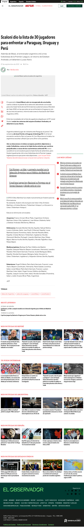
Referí (33, 500)
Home (5, 500)
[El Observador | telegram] (76, 494)
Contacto (51, 524)
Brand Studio (8, 503)
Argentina (13, 1)
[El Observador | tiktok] (80, 491)
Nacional (40, 500)
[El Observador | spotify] (72, 494)
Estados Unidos (31, 1)
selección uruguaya (23, 294)
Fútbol (38, 6)
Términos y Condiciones (39, 524)
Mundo (17, 503)
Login (61, 6)
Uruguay (4, 1)
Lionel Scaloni (45, 294)
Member (11, 500)
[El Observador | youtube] (76, 491)
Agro (77, 500)
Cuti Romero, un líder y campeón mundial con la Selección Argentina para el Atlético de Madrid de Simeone (26, 309)
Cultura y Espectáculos (30, 503)
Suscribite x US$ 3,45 (74, 6)
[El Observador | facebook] (68, 491)
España (21, 1)
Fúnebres (58, 503)
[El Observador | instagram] (72, 491)
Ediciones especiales (11, 506)
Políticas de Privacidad (24, 524)
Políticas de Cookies (9, 524)
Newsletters (36, 506)
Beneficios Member (22, 500)
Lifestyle (43, 503)
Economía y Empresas (66, 500)
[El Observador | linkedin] (68, 494)
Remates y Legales (70, 503)
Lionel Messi (35, 294)
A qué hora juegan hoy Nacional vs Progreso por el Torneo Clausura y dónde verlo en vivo (23, 315)
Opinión (51, 503)
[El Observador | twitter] (65, 491)
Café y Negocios (51, 500)
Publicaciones (25, 506)
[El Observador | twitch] (80, 494)
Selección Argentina (8, 294)
